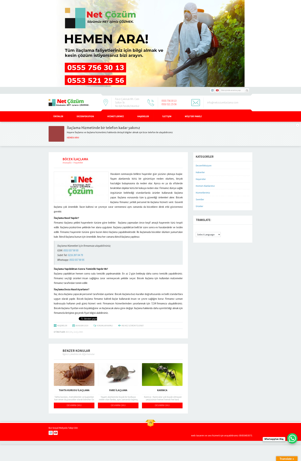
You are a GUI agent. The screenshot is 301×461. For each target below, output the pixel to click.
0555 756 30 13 (168, 100)
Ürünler (58, 116)
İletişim (166, 116)
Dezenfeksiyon (85, 116)
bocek (69, 331)
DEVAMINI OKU (74, 405)
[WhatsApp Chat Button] (292, 438)
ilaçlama (78, 331)
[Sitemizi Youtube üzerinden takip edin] (217, 90)
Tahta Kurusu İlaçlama (74, 390)
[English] (197, 229)
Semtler (200, 199)
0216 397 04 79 (75, 255)
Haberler (200, 172)
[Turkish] (200, 230)
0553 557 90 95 (70, 250)
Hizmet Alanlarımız (205, 185)
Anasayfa (67, 162)
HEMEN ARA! (73, 137)
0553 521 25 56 (168, 104)
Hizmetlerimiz (115, 116)
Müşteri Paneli (193, 116)
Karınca (162, 390)
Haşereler (143, 116)
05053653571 (245, 435)
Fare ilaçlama (118, 390)
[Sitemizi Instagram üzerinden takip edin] (212, 90)
